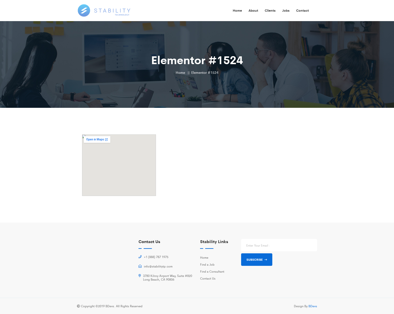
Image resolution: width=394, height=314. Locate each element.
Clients (270, 10)
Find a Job (207, 264)
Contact (302, 10)
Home (237, 10)
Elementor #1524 (205, 72)
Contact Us (207, 278)
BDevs (312, 306)
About (253, 10)
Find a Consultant (212, 271)
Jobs (286, 10)
